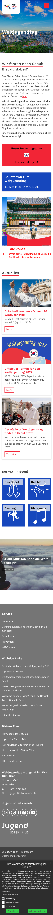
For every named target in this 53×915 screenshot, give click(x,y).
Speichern (13, 911)
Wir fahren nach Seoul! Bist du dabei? (22, 66)
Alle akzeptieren (37, 911)
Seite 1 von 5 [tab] (17, 258)
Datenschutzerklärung (37, 888)
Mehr (9, 329)
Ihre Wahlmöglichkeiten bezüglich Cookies (27, 865)
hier (24, 96)
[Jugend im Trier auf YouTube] (33, 812)
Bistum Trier (10, 726)
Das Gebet (12, 482)
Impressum (6, 891)
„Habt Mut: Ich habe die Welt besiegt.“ (25, 561)
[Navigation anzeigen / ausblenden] (46, 5)
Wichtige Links (12, 658)
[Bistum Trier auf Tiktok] (15, 812)
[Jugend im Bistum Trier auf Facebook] (24, 812)
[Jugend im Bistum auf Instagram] (6, 812)
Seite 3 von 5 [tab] (26, 258)
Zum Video (12, 454)
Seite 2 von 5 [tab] (22, 258)
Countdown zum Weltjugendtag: (17, 179)
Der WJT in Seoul (15, 471)
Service (7, 613)
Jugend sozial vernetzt (18, 803)
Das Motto (38, 482)
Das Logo (11, 508)
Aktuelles (10, 273)
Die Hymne (38, 508)
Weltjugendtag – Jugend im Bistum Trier (24, 774)
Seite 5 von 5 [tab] (36, 258)
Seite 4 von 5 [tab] (31, 258)
